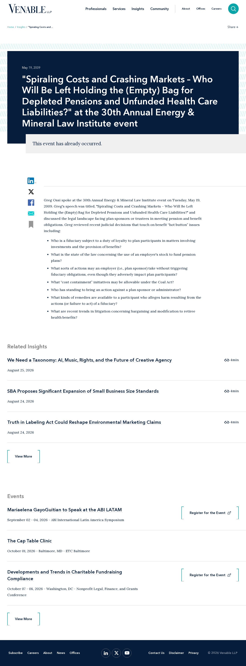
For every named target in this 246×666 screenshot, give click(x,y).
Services (119, 9)
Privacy (194, 653)
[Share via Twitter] (31, 191)
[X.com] (116, 653)
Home (10, 27)
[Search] (233, 8)
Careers (216, 8)
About (186, 8)
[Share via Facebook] (31, 202)
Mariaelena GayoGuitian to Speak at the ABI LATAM (64, 509)
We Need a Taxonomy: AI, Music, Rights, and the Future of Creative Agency (89, 360)
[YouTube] (126, 653)
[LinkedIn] (105, 653)
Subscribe (15, 653)
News (61, 653)
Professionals (96, 9)
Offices (200, 8)
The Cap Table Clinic (29, 541)
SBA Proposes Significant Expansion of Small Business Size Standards (83, 391)
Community (159, 9)
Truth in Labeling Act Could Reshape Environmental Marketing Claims (84, 422)
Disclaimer (176, 653)
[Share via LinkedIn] (31, 180)
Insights (138, 9)
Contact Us (156, 653)
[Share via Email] (31, 213)
